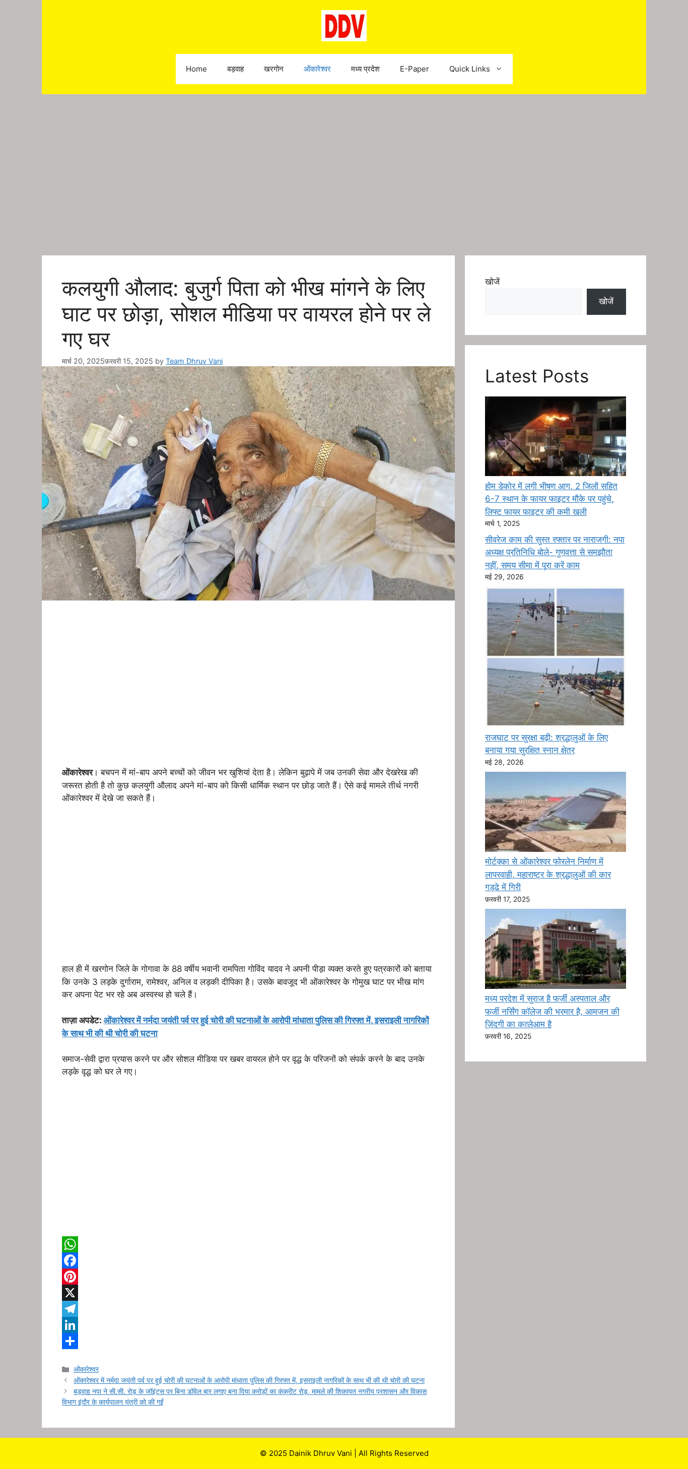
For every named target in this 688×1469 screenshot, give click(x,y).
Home (196, 69)
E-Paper (414, 69)
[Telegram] (248, 1309)
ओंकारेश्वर (317, 69)
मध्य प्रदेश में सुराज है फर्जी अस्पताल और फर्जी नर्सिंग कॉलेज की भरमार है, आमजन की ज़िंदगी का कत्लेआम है (552, 1011)
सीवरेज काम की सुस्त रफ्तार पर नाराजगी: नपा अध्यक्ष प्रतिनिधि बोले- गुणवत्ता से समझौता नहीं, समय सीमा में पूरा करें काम (555, 552)
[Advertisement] (344, 169)
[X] (248, 1293)
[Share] (248, 1341)
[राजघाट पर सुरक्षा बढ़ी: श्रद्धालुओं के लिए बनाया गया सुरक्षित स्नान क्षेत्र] (555, 658)
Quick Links (469, 69)
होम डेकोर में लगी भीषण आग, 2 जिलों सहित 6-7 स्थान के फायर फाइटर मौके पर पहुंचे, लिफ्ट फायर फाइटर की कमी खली (551, 499)
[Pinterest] (248, 1276)
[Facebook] (248, 1260)
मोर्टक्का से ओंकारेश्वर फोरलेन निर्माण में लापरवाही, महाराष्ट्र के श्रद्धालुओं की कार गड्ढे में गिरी (548, 874)
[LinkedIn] (248, 1325)
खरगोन (274, 69)
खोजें (492, 282)
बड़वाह (235, 69)
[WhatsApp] (248, 1244)
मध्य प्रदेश (365, 69)
